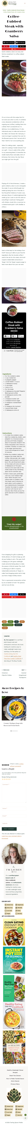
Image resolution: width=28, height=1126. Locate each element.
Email (4, 816)
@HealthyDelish (14, 526)
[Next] (24, 713)
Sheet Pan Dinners (15, 1075)
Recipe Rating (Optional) (9, 777)
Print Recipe (21, 42)
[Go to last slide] (4, 713)
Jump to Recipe (9, 42)
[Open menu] (24, 3)
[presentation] (14, 708)
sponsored (18, 624)
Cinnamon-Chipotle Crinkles (7, 672)
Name (4, 808)
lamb (22, 621)
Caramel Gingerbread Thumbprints (22, 673)
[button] (11, 331)
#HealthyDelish (14, 528)
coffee (10, 621)
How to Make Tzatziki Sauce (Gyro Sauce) (15, 1080)
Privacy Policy (15, 1084)
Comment (5, 784)
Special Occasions (7, 624)
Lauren (7, 636)
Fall (16, 621)
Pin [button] (15, 336)
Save (22, 336)
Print (8, 336)
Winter (4, 628)
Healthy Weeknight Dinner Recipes (15, 1071)
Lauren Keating (16, 347)
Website (4, 823)
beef (4, 621)
